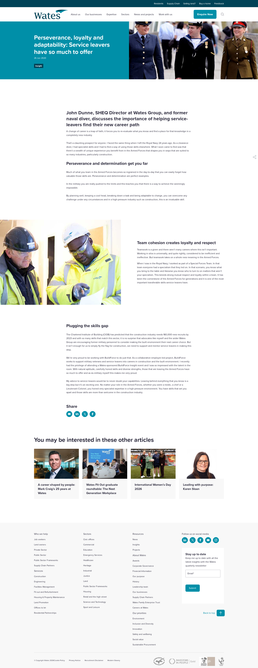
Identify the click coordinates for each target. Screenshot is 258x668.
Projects (136, 549)
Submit (192, 588)
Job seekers (40, 539)
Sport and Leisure (91, 607)
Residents (158, 3)
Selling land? (189, 3)
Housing (87, 591)
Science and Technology (94, 601)
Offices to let (40, 607)
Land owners (40, 544)
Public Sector (40, 555)
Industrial (87, 570)
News (135, 539)
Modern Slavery (114, 660)
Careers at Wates (140, 607)
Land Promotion (41, 602)
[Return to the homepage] (51, 14)
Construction (40, 576)
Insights (136, 544)
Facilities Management (44, 586)
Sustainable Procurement (144, 644)
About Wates (139, 555)
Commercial (88, 544)
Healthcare (88, 560)
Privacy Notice (74, 660)
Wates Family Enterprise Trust (146, 602)
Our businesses (140, 591)
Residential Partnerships (45, 612)
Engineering (39, 581)
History (136, 581)
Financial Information (142, 571)
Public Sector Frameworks (46, 560)
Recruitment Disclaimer (94, 660)
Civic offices (88, 539)
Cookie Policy (59, 660)
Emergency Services (92, 555)
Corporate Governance (143, 565)
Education (87, 549)
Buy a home (205, 3)
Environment (138, 618)
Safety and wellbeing (142, 634)
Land (85, 581)
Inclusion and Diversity (143, 623)
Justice (86, 575)
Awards (136, 560)
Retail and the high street (95, 596)
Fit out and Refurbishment (46, 591)
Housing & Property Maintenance (49, 597)
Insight (38, 65)
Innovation (137, 628)
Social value (138, 639)
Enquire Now (205, 14)
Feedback (219, 3)
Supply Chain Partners (44, 565)
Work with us (165, 14)
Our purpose (139, 576)
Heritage (87, 565)
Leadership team (140, 586)
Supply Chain (173, 3)
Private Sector (40, 549)
